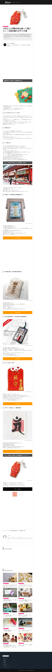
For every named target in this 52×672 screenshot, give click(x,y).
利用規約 (4, 662)
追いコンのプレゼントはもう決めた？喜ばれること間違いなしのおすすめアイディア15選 (10, 586)
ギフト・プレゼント (5, 26)
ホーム (2, 530)
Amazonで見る (17, 312)
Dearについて (5, 658)
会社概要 (4, 660)
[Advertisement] (11, 56)
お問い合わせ (5, 664)
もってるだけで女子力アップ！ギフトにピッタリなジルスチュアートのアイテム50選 (25, 586)
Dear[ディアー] (24, 670)
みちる (9, 535)
